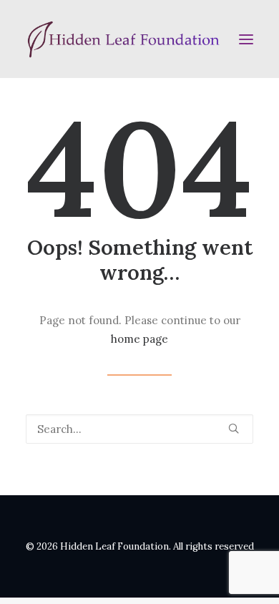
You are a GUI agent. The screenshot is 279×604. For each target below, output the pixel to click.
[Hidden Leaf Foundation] (139, 39)
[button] (246, 39)
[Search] (139, 429)
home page (139, 339)
